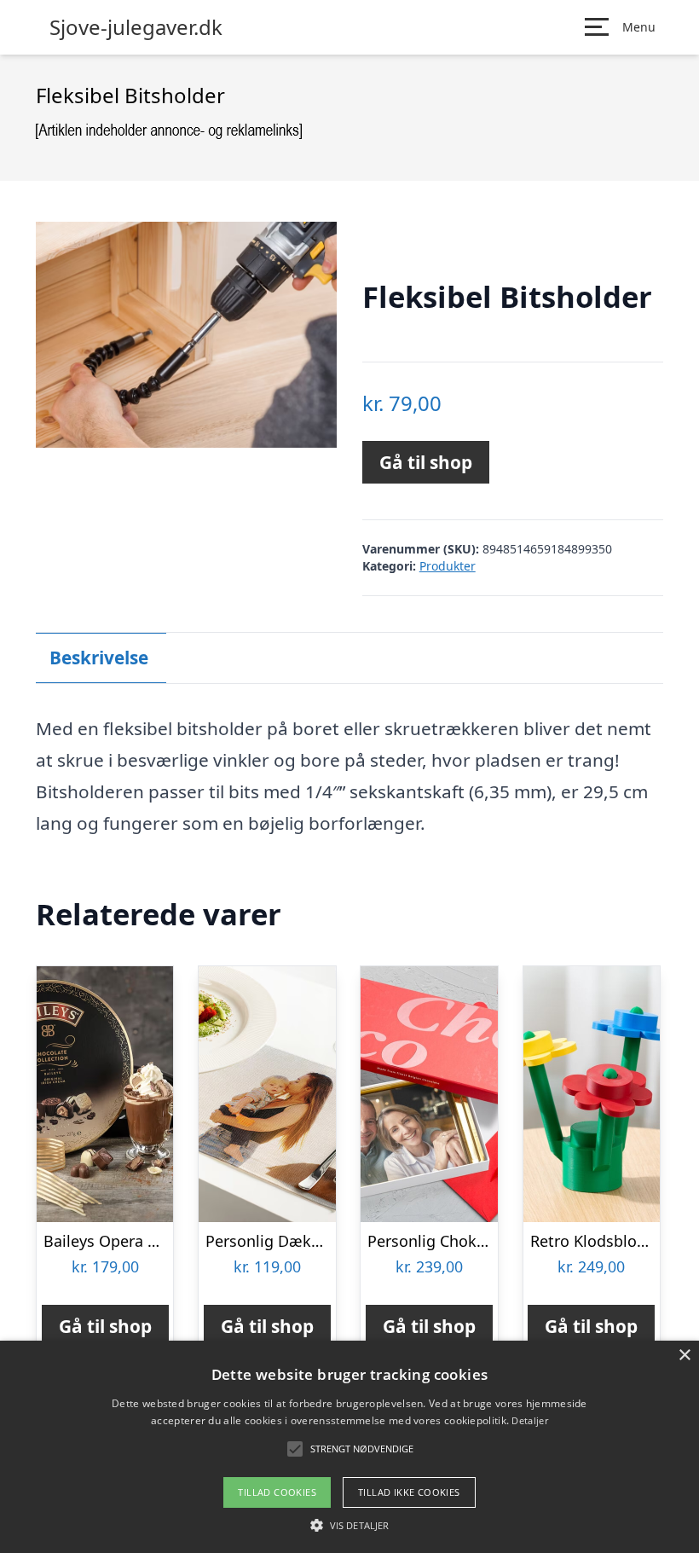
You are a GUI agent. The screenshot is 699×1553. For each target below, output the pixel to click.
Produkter (447, 566)
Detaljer (529, 1420)
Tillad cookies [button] (277, 1492)
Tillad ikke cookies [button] (409, 1492)
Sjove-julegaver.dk (135, 27)
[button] (349, 1524)
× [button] (684, 1355)
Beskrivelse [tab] (98, 657)
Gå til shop (425, 462)
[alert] (349, 1447)
